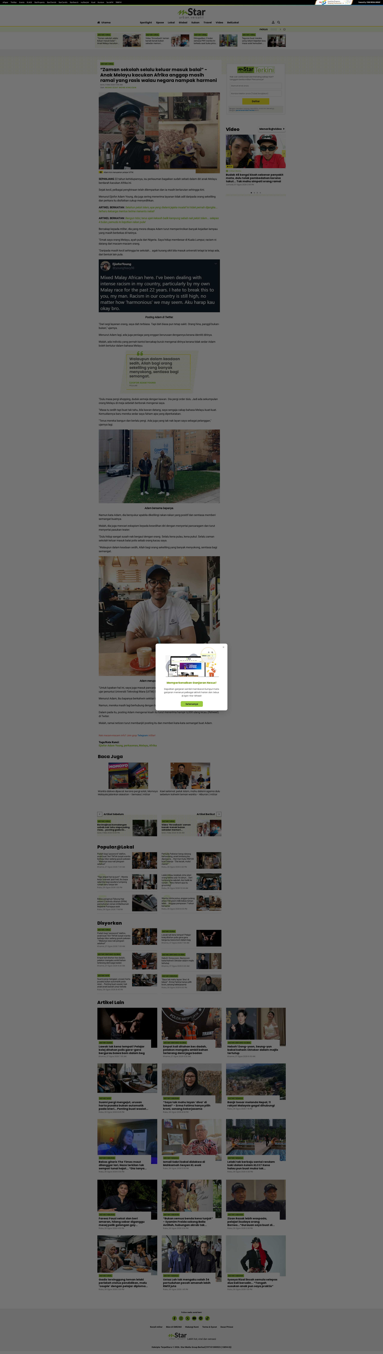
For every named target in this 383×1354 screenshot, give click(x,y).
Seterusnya (192, 704)
